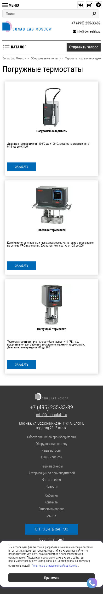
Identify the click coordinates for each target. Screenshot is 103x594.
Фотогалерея (51, 480)
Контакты (51, 502)
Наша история (51, 450)
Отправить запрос (51, 509)
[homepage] (27, 26)
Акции (51, 515)
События (51, 495)
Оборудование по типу (51, 444)
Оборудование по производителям (51, 437)
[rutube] (89, 4)
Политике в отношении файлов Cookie (54, 565)
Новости (51, 486)
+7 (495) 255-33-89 (51, 407)
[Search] (94, 14)
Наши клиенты (51, 457)
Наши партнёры (51, 466)
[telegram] (98, 4)
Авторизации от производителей (52, 473)
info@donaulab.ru (89, 31)
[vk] (80, 4)
